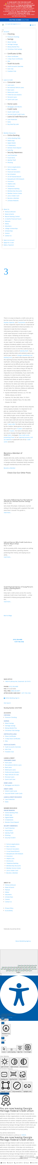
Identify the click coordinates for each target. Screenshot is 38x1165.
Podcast (7, 890)
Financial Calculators (13, 172)
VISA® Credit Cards (11, 791)
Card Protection (12, 155)
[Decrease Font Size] (2, 1023)
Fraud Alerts (11, 158)
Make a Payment (9, 245)
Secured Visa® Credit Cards (16, 114)
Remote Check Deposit (14, 148)
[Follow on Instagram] (13, 661)
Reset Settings (4, 1093)
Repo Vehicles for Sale (12, 774)
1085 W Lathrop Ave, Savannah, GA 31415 (18, 681)
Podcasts (7, 221)
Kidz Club (10, 69)
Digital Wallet (11, 143)
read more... (7, 512)
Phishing (10, 162)
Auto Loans (10, 85)
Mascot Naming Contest (12, 216)
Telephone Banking (13, 188)
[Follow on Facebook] (5, 661)
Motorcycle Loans (12, 92)
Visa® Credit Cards (13, 112)
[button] (0, 974)
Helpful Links (11, 184)
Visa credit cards (24, 435)
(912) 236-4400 (27, 7)
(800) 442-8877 (15, 691)
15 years (11, 431)
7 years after (11, 424)
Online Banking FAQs (13, 138)
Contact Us (8, 236)
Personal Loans (12, 97)
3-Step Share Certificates (15, 59)
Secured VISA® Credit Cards (13, 793)
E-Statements (11, 145)
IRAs (8, 61)
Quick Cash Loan (12, 99)
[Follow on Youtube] (18, 661)
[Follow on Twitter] (9, 661)
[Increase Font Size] (2, 1018)
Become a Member (13, 198)
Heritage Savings (12, 44)
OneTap (10, 1017)
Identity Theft (11, 160)
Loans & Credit (8, 80)
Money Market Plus (13, 47)
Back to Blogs (8, 615)
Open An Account (9, 240)
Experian (11, 322)
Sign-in (33, 25)
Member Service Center (14, 193)
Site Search (7, 703)
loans (9, 435)
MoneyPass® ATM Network (15, 179)
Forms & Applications (14, 167)
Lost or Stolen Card (13, 196)
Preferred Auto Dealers (14, 95)
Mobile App (11, 140)
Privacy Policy (9, 908)
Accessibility (9, 910)
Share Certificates (12, 56)
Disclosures (11, 186)
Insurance (10, 181)
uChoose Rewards (13, 200)
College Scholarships (11, 228)
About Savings (11, 42)
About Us (6, 209)
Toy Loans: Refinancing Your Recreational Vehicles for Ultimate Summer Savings (18, 500)
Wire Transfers (12, 169)
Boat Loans (10, 90)
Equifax (6, 322)
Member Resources (10, 133)
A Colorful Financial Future (13, 219)
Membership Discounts (14, 191)
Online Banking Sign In (12, 698)
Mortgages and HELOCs (14, 107)
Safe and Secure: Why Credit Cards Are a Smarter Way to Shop (18, 543)
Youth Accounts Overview (15, 66)
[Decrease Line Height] (2, 1042)
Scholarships (9, 231)
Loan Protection (12, 119)
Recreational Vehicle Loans (15, 87)
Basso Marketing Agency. (23, 941)
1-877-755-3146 (19, 642)
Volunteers (8, 226)
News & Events (9, 214)
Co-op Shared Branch (13, 851)
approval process (24, 437)
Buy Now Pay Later (13, 124)
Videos (7, 224)
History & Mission (10, 212)
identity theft (24, 351)
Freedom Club (11, 71)
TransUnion (21, 322)
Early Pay (10, 150)
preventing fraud (9, 437)
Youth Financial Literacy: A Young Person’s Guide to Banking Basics (18, 587)
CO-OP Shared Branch (14, 176)
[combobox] (19, 961)
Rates (9, 122)
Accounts (6, 32)
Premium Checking (13, 37)
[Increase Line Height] (2, 1038)
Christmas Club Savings (14, 49)
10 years (19, 428)
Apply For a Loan (9, 242)
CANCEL (23, 1135)
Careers (7, 233)
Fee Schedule (11, 174)
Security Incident (10, 838)
